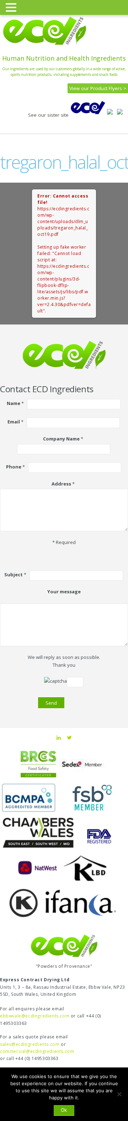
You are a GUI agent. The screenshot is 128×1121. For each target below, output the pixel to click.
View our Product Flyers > (97, 88)
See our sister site (49, 115)
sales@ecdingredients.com (29, 1044)
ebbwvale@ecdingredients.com (34, 1016)
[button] (12, 7)
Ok (64, 1110)
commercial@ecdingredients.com (37, 1051)
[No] (119, 1094)
